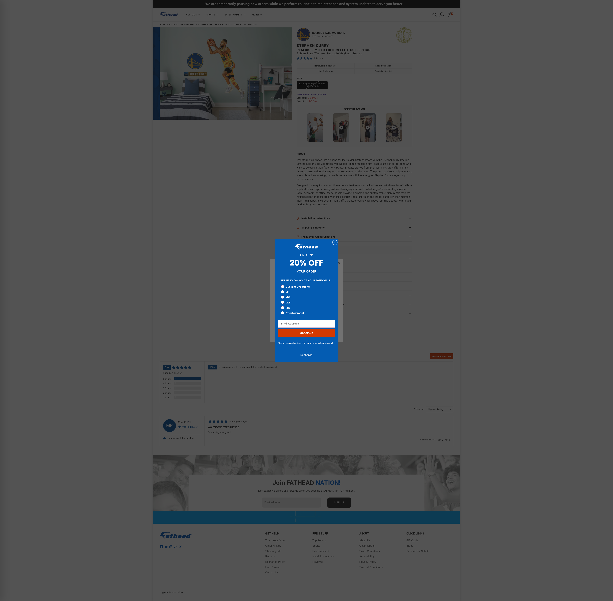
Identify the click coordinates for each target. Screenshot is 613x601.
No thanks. (306, 355)
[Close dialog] (335, 242)
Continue (306, 333)
